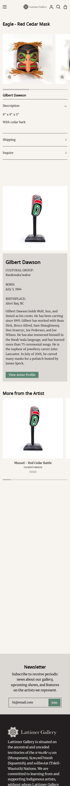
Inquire (8, 153)
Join (54, 702)
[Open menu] (3, 7)
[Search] (56, 7)
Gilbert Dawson (33, 467)
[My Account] (49, 7)
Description (11, 106)
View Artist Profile (22, 375)
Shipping (9, 140)
